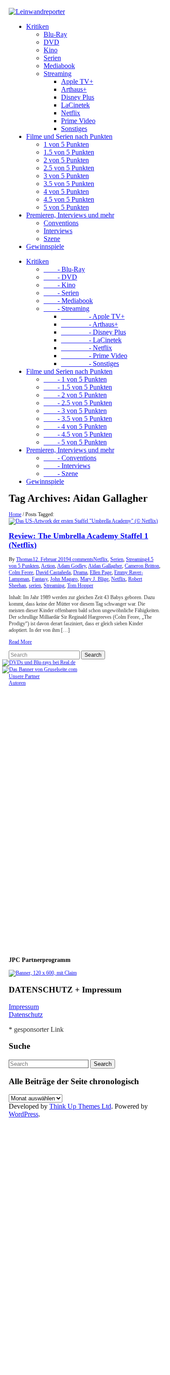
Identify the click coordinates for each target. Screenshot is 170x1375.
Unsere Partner (24, 676)
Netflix (70, 113)
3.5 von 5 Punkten (69, 183)
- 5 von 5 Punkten (75, 442)
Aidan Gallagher (105, 566)
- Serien (61, 292)
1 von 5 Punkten (66, 144)
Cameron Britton (142, 566)
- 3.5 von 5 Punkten (78, 418)
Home (15, 514)
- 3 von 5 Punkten (75, 410)
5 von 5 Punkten (66, 207)
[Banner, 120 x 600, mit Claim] (43, 973)
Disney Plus (77, 97)
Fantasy (40, 579)
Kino (51, 50)
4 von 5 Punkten (66, 191)
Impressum (24, 1006)
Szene (52, 238)
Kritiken (37, 26)
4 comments (80, 559)
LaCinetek (75, 105)
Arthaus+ (74, 89)
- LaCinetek (91, 340)
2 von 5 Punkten (66, 160)
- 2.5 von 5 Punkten (78, 403)
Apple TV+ (77, 81)
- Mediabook (68, 300)
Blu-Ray (55, 34)
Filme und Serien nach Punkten (69, 136)
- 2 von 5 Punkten (75, 395)
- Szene (61, 473)
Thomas (24, 559)
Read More (20, 642)
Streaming (57, 73)
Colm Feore (21, 572)
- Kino (59, 285)
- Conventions (70, 458)
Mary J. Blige (94, 579)
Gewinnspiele (45, 246)
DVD (51, 42)
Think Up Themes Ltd (80, 1106)
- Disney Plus (93, 332)
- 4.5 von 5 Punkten (78, 434)
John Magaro (64, 579)
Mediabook (59, 65)
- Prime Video (94, 355)
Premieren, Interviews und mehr (70, 215)
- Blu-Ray (64, 269)
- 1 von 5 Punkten (75, 379)
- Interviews (67, 465)
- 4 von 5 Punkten (75, 426)
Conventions (61, 223)
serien (35, 585)
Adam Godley (71, 566)
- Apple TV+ (93, 316)
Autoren (17, 683)
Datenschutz (26, 1014)
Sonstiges (74, 128)
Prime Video (78, 120)
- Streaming (66, 308)
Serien (52, 58)
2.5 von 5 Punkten (69, 168)
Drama (80, 572)
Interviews (58, 230)
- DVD (60, 277)
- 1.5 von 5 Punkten (78, 387)
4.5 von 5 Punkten (69, 199)
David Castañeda (53, 572)
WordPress (23, 1114)
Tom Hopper (80, 585)
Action (48, 566)
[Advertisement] (65, 817)
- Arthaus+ (89, 324)
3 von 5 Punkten (66, 175)
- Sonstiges (90, 363)
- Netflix (86, 348)
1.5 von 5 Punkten (69, 152)
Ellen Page (101, 572)
